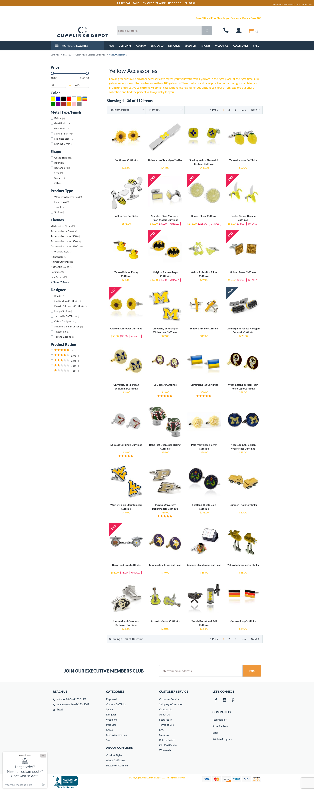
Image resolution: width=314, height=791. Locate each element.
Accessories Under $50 (66, 241)
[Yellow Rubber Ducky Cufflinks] (126, 249)
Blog (215, 732)
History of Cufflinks (117, 765)
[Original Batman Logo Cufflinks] (165, 249)
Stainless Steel (63, 138)
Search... (67, 54)
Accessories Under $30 (65, 236)
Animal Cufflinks (62, 261)
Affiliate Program (215, 739)
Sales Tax (164, 734)
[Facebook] (216, 700)
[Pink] (74, 104)
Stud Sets (191, 45)
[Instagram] (224, 700)
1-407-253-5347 (80, 704)
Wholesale (165, 750)
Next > (255, 109)
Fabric (59, 118)
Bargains (57, 271)
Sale (256, 45)
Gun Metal (61, 128)
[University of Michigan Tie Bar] (165, 137)
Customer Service (169, 699)
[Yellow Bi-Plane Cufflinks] (204, 305)
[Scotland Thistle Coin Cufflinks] (204, 482)
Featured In (165, 719)
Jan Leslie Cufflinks (66, 316)
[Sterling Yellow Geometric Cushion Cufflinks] (204, 137)
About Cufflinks (119, 747)
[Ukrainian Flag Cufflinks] (204, 362)
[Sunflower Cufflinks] (126, 137)
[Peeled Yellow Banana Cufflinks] (243, 193)
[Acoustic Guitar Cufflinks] (165, 598)
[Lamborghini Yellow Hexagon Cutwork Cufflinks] (243, 305)
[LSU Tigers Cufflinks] (165, 362)
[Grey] (79, 104)
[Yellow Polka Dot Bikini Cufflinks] (204, 249)
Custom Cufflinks (116, 704)
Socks (59, 212)
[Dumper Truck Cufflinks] (243, 482)
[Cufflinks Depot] (82, 32)
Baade (59, 295)
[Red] (69, 98)
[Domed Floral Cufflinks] (204, 193)
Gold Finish (62, 123)
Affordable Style (61, 251)
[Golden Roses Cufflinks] (243, 249)
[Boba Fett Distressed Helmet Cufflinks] (165, 422)
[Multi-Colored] (84, 98)
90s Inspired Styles (63, 226)
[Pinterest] (233, 700)
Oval (58, 172)
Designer (174, 45)
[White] (74, 98)
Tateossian (61, 331)
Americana (58, 256)
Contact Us (165, 709)
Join (251, 671)
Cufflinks (125, 45)
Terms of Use (166, 724)
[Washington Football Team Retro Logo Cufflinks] (243, 362)
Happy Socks (63, 311)
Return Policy (167, 739)
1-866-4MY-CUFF (76, 699)
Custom (141, 45)
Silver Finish (63, 133)
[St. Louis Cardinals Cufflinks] (126, 422)
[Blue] (58, 98)
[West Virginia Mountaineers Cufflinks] (126, 482)
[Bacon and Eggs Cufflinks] (126, 542)
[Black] (63, 98)
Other (59, 183)
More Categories (74, 45)
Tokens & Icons (64, 336)
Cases (109, 729)
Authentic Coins (61, 266)
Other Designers (65, 321)
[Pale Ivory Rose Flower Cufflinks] (204, 422)
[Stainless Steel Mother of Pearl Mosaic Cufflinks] (165, 193)
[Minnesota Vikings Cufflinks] (165, 542)
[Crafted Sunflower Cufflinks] (126, 305)
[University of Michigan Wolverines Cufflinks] (165, 305)
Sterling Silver (63, 143)
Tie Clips (60, 207)
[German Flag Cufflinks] (243, 598)
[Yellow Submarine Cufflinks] (243, 542)
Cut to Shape (63, 157)
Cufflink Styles (114, 755)
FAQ (161, 729)
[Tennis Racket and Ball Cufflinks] (204, 598)
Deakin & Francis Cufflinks (71, 306)
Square (59, 177)
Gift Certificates (168, 745)
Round (60, 162)
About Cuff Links (115, 760)
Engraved (157, 45)
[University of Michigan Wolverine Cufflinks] (126, 362)
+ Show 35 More (60, 282)
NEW (111, 45)
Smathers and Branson (68, 326)
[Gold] (79, 98)
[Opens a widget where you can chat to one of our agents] (25, 770)
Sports (206, 45)
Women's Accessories (68, 196)
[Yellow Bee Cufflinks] (126, 193)
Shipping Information (171, 704)
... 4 (243, 109)
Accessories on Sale (64, 231)
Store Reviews (215, 726)
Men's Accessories (116, 734)
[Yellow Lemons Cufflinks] (243, 137)
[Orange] (69, 104)
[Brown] (63, 104)
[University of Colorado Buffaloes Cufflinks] (126, 598)
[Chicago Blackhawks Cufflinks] (204, 542)
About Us (164, 714)
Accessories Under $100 (67, 246)
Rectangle (62, 167)
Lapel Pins (61, 201)
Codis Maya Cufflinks (68, 300)
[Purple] (58, 104)
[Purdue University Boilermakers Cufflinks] (165, 482)
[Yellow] (53, 98)
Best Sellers (59, 276)
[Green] (53, 104)
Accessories (240, 45)
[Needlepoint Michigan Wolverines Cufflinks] (243, 422)
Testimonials (215, 719)
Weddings (221, 45)
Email (60, 709)
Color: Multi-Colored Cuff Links (90, 54)
